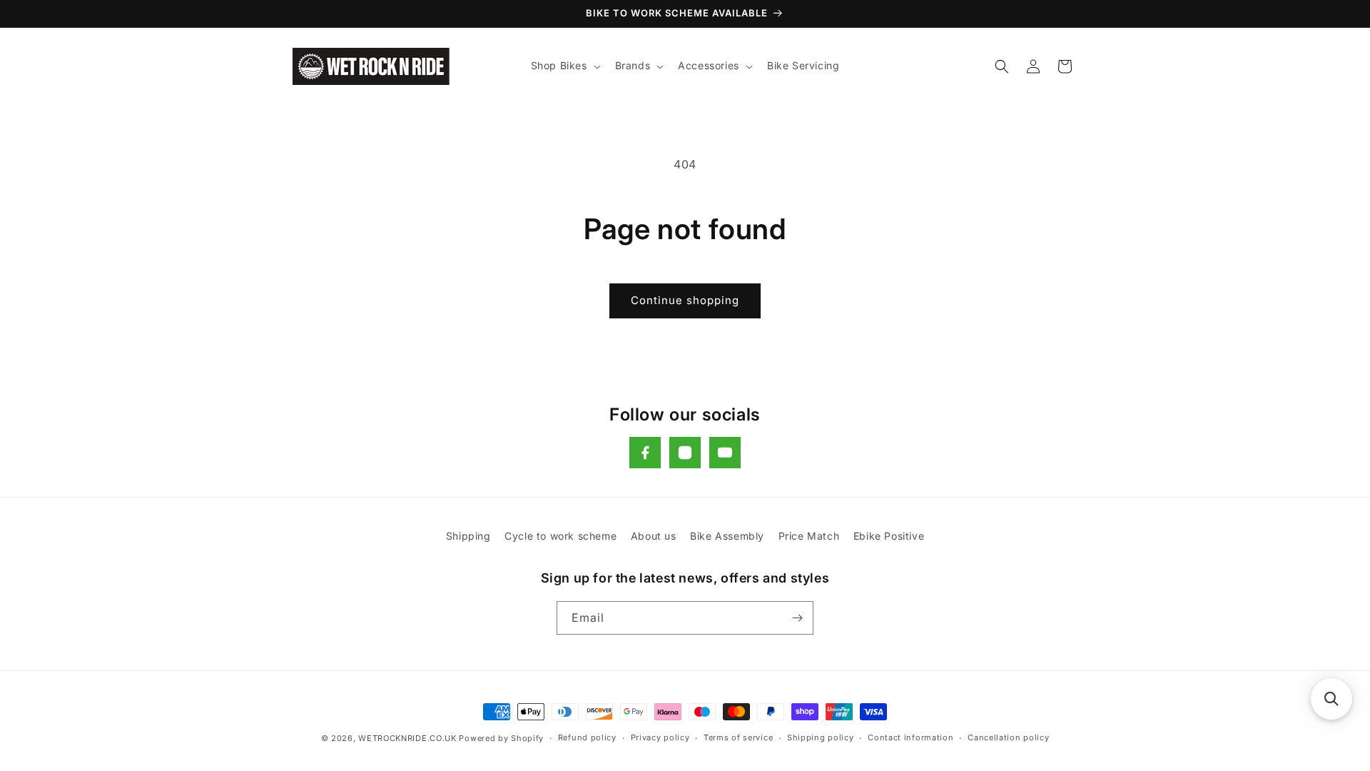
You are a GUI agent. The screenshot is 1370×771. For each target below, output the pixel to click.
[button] (564, 66)
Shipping (468, 536)
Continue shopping (685, 300)
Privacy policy (660, 737)
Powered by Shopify (501, 738)
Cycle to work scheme (560, 536)
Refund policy (587, 737)
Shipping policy (820, 737)
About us (653, 536)
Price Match (809, 536)
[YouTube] (725, 452)
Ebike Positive (888, 536)
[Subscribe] (797, 618)
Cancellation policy (1008, 737)
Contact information (910, 737)
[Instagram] (685, 452)
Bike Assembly (727, 536)
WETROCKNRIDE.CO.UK (407, 738)
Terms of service (738, 737)
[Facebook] (645, 452)
